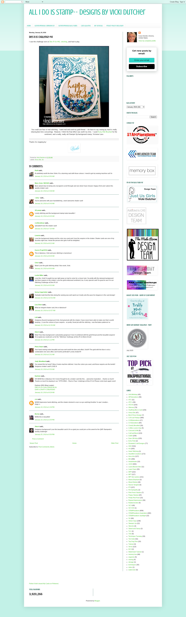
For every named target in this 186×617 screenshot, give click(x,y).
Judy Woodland (40, 361)
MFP (130, 472)
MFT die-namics (133, 477)
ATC (129, 400)
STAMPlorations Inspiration (137, 513)
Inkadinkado (132, 461)
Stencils (131, 526)
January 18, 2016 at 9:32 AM (44, 285)
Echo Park (132, 441)
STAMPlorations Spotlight (137, 516)
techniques (132, 565)
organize (131, 557)
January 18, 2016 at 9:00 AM (44, 268)
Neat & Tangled (133, 485)
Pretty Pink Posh (134, 498)
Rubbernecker (133, 503)
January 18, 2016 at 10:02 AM (45, 298)
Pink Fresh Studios (134, 492)
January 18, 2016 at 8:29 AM (44, 256)
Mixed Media (132, 482)
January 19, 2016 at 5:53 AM (44, 369)
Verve (130, 547)
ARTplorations (133, 397)
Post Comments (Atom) (46, 447)
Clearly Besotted (134, 425)
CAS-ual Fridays (134, 418)
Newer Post (34, 443)
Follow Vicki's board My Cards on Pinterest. (44, 583)
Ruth (36, 170)
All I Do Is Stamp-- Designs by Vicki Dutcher (87, 12)
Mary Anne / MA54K (42, 183)
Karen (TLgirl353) (41, 250)
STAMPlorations (133, 511)
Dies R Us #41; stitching (58, 42)
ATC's (130, 402)
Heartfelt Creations (134, 454)
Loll (36, 317)
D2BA (130, 436)
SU (43, 159)
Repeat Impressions (135, 500)
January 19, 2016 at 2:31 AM (44, 354)
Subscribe (141, 66)
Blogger (97, 601)
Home (29, 26)
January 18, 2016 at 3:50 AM (44, 176)
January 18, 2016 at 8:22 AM (44, 243)
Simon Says (132, 521)
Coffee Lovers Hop (134, 428)
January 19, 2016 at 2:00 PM (44, 420)
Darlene (38, 376)
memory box (132, 554)
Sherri (37, 332)
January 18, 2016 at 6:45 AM (44, 216)
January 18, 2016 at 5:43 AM (44, 203)
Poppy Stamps (133, 495)
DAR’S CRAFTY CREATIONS (45, 389)
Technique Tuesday (135, 536)
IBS (129, 459)
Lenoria (37, 235)
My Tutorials (98, 26)
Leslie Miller (39, 275)
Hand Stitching (133, 451)
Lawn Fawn (132, 469)
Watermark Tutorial (134, 552)
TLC (129, 531)
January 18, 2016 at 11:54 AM (45, 325)
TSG (129, 534)
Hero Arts (131, 456)
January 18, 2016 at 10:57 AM (45, 310)
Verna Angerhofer (41, 292)
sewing (130, 559)
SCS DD (131, 508)
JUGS (130, 464)
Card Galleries (86, 26)
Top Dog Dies (133, 541)
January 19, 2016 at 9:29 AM (44, 392)
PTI (129, 487)
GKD (130, 446)
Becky (37, 414)
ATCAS (130, 405)
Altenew (131, 407)
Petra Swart (39, 347)
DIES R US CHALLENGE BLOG (46, 387)
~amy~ (37, 198)
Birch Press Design (135, 415)
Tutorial (131, 544)
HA (129, 449)
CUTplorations (133, 423)
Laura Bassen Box (134, 467)
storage (131, 562)
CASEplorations (133, 420)
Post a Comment (38, 439)
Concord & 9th (133, 430)
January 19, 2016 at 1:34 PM (44, 407)
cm (36, 399)
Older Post (114, 443)
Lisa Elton (38, 305)
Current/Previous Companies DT (45, 26)
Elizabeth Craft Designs (136, 443)
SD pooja (38, 210)
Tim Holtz (131, 539)
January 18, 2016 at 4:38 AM (44, 191)
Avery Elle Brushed (105, 132)
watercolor (132, 570)
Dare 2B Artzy (133, 438)
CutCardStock (133, 433)
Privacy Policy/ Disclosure (115, 26)
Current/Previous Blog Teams (67, 26)
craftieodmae (39, 223)
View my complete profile (147, 41)
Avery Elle (38, 159)
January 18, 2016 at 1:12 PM (44, 340)
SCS (130, 505)
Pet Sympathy (133, 490)
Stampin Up (132, 523)
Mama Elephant (133, 480)
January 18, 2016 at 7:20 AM (44, 229)
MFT (129, 474)
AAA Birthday (132, 394)
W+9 (130, 549)
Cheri (37, 263)
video (130, 567)
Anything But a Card (135, 410)
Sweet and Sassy (134, 528)
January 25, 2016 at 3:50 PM (44, 434)
